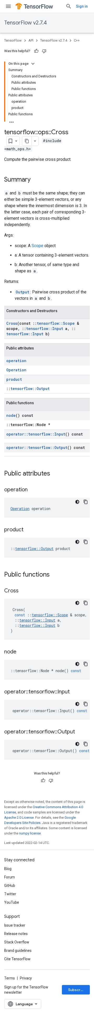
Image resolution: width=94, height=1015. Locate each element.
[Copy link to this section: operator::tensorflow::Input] (75, 692)
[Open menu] (8, 6)
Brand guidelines (18, 950)
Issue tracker (14, 925)
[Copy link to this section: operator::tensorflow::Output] (80, 732)
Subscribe (77, 989)
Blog (7, 869)
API (30, 40)
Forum (9, 877)
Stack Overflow (16, 942)
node (11, 415)
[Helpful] (36, 51)
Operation (16, 369)
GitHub (9, 885)
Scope (37, 245)
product (14, 379)
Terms (9, 978)
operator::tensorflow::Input (35, 434)
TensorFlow (13, 40)
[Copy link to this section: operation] (33, 490)
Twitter (10, 894)
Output (22, 291)
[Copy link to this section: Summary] (36, 180)
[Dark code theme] (77, 502)
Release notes (16, 934)
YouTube (11, 902)
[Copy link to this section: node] (21, 652)
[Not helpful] (44, 51)
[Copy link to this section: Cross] (24, 591)
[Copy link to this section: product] (29, 530)
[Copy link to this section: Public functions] (55, 575)
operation (16, 360)
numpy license (30, 833)
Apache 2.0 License (19, 817)
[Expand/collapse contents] (33, 64)
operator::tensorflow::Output (36, 447)
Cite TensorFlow (17, 959)
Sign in (82, 6)
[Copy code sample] (85, 502)
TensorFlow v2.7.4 (25, 22)
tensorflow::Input (44, 328)
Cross (11, 323)
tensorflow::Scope (56, 323)
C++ (77, 40)
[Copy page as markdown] (27, 141)
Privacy (26, 978)
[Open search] (69, 6)
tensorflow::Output (30, 388)
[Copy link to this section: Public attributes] (55, 474)
